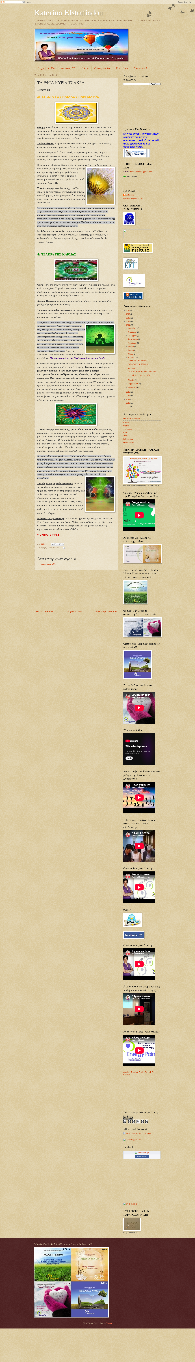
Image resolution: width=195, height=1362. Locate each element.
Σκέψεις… (131, 368)
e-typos (126, 425)
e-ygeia (126, 432)
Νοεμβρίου (132, 332)
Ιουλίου (131, 347)
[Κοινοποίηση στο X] (57, 544)
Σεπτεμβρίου (133, 339)
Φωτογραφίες (102, 68)
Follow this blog (142, 1156)
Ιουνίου (131, 350)
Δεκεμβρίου (132, 328)
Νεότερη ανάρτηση (44, 611)
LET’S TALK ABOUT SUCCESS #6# (142, 372)
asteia (125, 436)
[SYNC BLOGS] (130, 1204)
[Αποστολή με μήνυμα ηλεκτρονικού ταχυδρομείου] (52, 544)
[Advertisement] (76, 590)
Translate (134, 1072)
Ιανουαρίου (132, 387)
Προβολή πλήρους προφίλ (133, 198)
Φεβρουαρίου (133, 384)
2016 (128, 318)
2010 (128, 403)
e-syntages (127, 429)
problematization (129, 442)
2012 (128, 396)
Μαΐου (130, 354)
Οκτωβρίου (132, 336)
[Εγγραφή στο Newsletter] (136, 157)
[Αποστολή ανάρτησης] (63, 548)
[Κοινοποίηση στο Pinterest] (62, 544)
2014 (128, 325)
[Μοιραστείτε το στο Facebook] (60, 544)
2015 (128, 321)
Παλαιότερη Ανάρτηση (106, 611)
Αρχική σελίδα (46, 68)
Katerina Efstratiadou (68, 12)
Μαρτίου (131, 380)
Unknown (130, 195)
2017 (128, 314)
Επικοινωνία (141, 68)
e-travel (126, 422)
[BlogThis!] (55, 544)
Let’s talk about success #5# (139, 375)
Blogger (109, 1323)
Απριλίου (132, 358)
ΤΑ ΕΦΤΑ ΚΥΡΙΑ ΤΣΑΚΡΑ (138, 361)
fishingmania (128, 439)
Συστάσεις (122, 68)
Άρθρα (85, 68)
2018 (128, 310)
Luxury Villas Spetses (131, 419)
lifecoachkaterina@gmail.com (140, 172)
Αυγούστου (132, 343)
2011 (128, 399)
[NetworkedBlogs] (142, 1153)
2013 (128, 392)
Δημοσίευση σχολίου (48, 564)
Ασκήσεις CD (67, 68)
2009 (128, 407)
